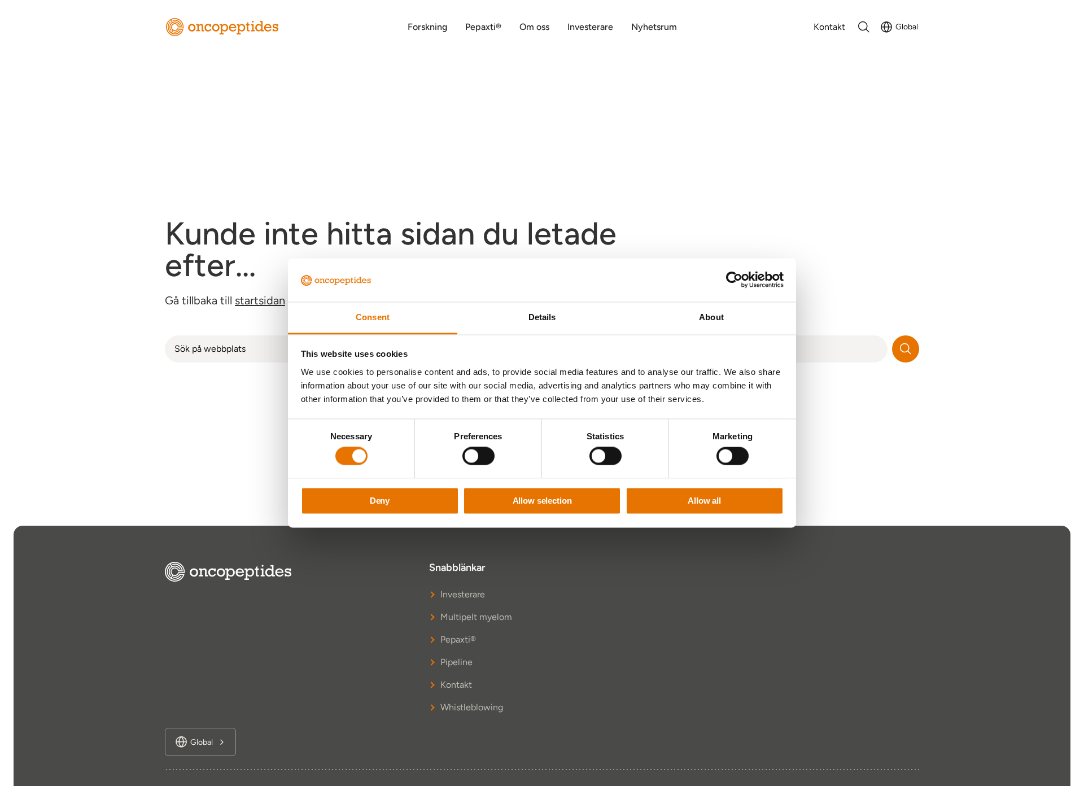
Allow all (704, 500)
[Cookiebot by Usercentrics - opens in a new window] (734, 280)
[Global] (886, 27)
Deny (380, 500)
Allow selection (542, 500)
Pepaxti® (458, 639)
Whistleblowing (471, 707)
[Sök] (905, 349)
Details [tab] (542, 317)
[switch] (478, 456)
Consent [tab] (373, 317)
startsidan (260, 300)
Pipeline (456, 662)
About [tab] (711, 317)
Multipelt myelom (476, 617)
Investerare (462, 594)
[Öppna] (864, 27)
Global (906, 27)
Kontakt (456, 684)
